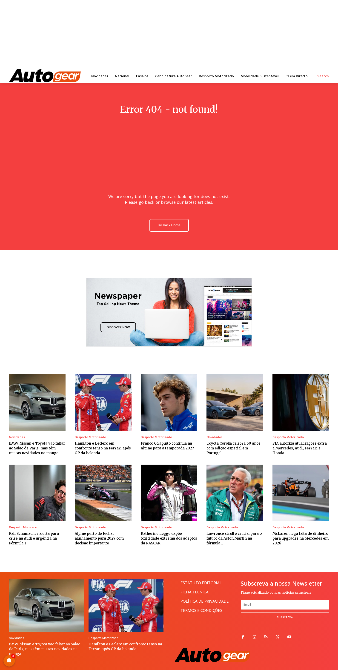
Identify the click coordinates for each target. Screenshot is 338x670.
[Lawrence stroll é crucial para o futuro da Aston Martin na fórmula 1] (234, 493)
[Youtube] (289, 637)
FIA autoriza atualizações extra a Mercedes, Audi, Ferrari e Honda (299, 448)
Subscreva (285, 617)
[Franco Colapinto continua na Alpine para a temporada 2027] (169, 402)
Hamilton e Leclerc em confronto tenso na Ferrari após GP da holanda (103, 448)
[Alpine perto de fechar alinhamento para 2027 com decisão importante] (103, 493)
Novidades (17, 437)
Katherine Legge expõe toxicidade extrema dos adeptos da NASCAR (169, 538)
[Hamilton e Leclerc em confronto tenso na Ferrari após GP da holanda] (103, 402)
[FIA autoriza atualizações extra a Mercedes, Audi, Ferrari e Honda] (300, 402)
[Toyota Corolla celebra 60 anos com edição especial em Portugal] (234, 402)
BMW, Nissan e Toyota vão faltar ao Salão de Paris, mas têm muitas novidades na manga (37, 448)
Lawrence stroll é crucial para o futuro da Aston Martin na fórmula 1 (234, 538)
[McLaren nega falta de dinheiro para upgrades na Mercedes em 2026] (300, 493)
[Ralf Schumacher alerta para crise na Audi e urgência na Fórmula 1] (37, 493)
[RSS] (266, 637)
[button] (323, 76)
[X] (277, 637)
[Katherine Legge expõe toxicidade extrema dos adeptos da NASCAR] (169, 493)
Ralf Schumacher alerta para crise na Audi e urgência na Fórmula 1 (34, 538)
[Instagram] (254, 637)
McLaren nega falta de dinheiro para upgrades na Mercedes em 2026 (300, 538)
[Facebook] (242, 637)
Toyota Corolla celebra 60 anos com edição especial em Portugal (233, 448)
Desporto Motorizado (90, 437)
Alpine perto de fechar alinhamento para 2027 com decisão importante (99, 538)
